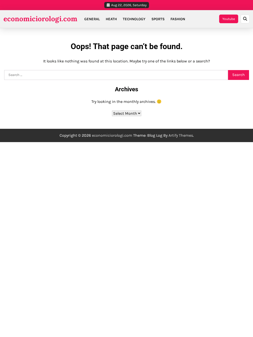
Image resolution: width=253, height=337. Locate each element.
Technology (134, 19)
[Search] (245, 19)
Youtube (228, 19)
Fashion (177, 19)
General (92, 19)
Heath (111, 19)
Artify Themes (181, 135)
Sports (158, 19)
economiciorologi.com (40, 18)
